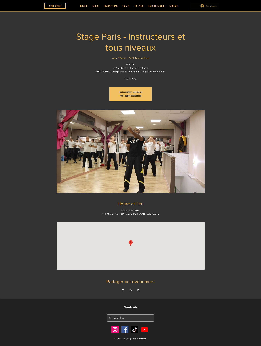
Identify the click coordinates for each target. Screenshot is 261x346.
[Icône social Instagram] (115, 329)
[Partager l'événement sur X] (130, 290)
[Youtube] (144, 329)
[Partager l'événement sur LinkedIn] (138, 290)
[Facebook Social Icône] (124, 329)
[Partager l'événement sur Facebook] (123, 290)
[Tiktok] (134, 329)
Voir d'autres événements (130, 95)
